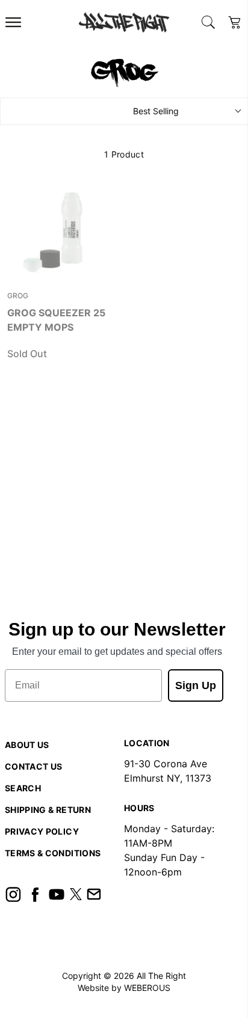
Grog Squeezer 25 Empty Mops (56, 320)
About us (27, 745)
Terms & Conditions (53, 853)
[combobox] (208, 22)
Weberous (147, 988)
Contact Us (34, 766)
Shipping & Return (48, 810)
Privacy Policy (42, 831)
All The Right (161, 975)
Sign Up (195, 685)
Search (23, 788)
